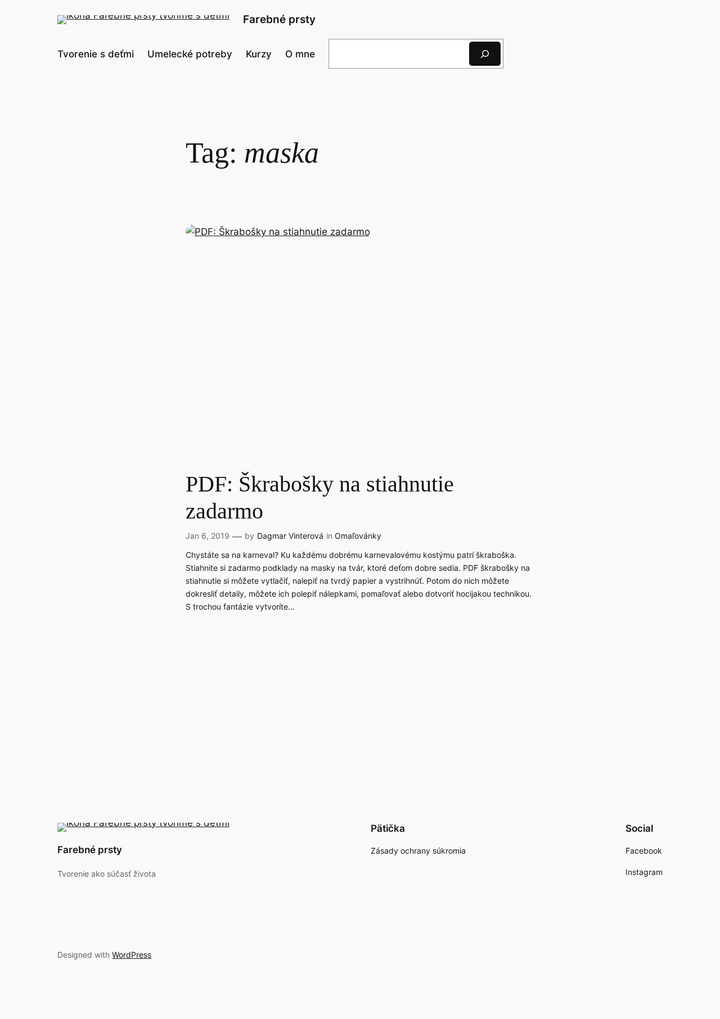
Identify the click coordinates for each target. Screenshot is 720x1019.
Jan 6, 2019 (208, 535)
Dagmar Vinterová (290, 535)
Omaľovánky (358, 535)
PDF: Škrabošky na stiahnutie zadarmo (320, 497)
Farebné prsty (279, 19)
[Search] (485, 54)
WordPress (131, 954)
